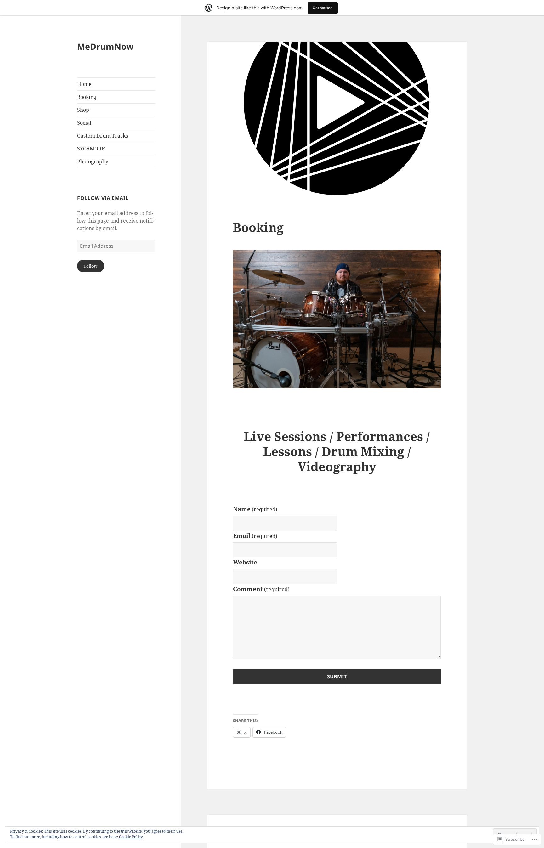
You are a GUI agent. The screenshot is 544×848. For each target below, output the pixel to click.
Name (255, 509)
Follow (90, 266)
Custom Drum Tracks (102, 135)
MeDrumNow (105, 46)
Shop (83, 109)
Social (84, 122)
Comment (261, 589)
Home (84, 84)
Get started (323, 7)
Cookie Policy (131, 837)
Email (255, 536)
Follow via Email (102, 198)
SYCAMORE (91, 148)
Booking (86, 96)
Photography (92, 161)
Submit (337, 676)
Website (245, 562)
